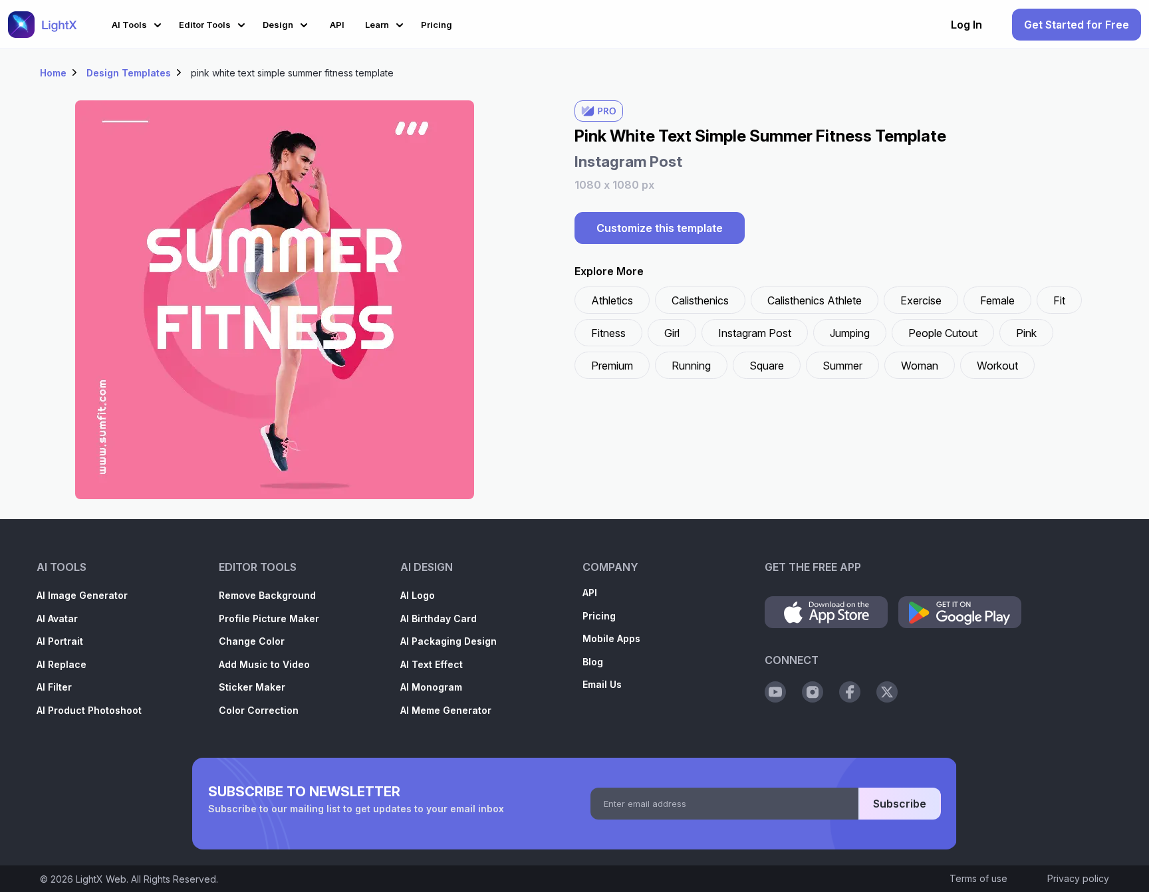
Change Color (252, 641)
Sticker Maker (252, 687)
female (997, 300)
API (589, 592)
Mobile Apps (611, 638)
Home (53, 72)
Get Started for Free (1076, 24)
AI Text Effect (431, 664)
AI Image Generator (82, 595)
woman (919, 365)
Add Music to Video (264, 664)
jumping (850, 333)
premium (612, 365)
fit (1059, 300)
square (766, 365)
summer (842, 365)
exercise (921, 300)
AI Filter (54, 687)
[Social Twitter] (887, 692)
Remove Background (267, 595)
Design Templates (128, 72)
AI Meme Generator (445, 710)
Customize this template (659, 228)
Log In (966, 24)
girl (672, 333)
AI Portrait (60, 641)
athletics (612, 300)
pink (1026, 333)
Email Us (602, 684)
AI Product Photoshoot (89, 710)
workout (997, 365)
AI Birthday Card (438, 618)
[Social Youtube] (775, 692)
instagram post (754, 333)
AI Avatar (57, 618)
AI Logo (417, 595)
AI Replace (61, 664)
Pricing (599, 615)
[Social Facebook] (849, 692)
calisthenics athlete (814, 300)
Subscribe (899, 803)
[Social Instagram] (812, 692)
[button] (139, 23)
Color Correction (259, 710)
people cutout (942, 333)
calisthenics (700, 300)
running (691, 365)
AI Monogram (431, 687)
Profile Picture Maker (269, 618)
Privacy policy (1078, 878)
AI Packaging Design (448, 641)
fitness (608, 333)
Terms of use (978, 878)
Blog (592, 661)
